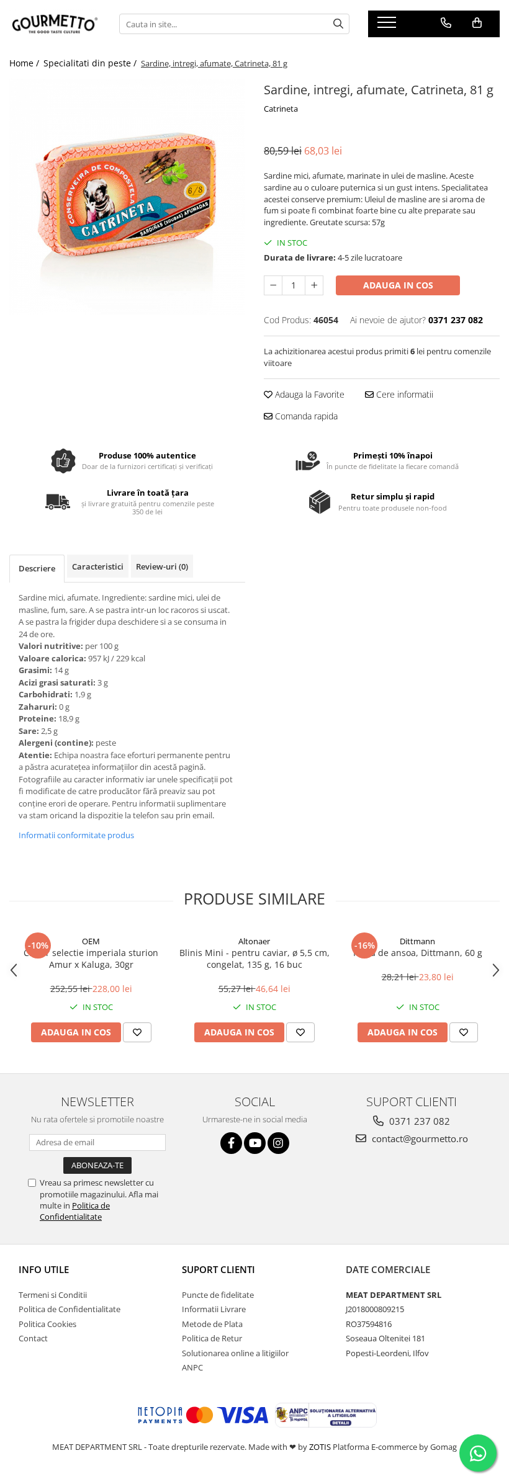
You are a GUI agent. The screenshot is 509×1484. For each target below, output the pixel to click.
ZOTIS (320, 1446)
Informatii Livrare (214, 1309)
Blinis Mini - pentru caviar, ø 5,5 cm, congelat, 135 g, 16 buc (254, 958)
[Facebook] (231, 1143)
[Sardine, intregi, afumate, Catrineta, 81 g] (127, 197)
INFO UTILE (44, 1269)
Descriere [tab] (37, 568)
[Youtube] (255, 1143)
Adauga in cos (398, 285)
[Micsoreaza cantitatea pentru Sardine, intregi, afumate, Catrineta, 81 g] (273, 285)
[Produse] (388, 26)
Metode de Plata (212, 1324)
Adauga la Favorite (309, 394)
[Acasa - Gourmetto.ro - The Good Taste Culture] (55, 23)
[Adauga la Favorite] (137, 1032)
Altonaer (254, 941)
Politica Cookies (47, 1324)
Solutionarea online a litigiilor (235, 1353)
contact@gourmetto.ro (418, 1138)
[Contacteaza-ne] (446, 23)
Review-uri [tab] (162, 566)
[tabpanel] (127, 197)
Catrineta (281, 108)
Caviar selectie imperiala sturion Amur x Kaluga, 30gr (91, 958)
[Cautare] (338, 24)
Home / (25, 63)
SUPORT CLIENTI (218, 1269)
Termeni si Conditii (53, 1294)
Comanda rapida (305, 416)
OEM (91, 941)
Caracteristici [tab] (98, 566)
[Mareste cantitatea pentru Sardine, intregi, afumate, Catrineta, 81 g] (314, 285)
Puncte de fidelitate (218, 1294)
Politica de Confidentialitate (75, 1211)
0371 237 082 (418, 1121)
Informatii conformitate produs (76, 835)
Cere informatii (403, 394)
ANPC (192, 1367)
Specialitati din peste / (91, 63)
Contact (33, 1338)
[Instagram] (278, 1143)
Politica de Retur (212, 1338)
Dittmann (417, 941)
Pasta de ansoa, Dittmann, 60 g (417, 953)
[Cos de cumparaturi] (477, 23)
